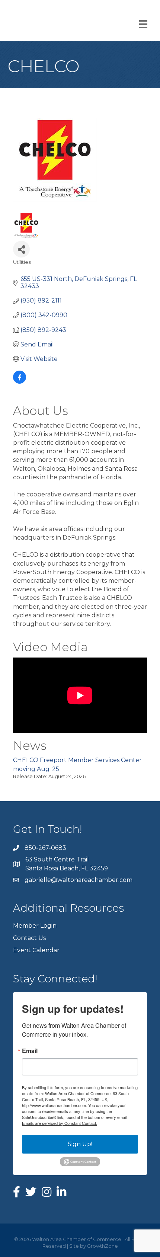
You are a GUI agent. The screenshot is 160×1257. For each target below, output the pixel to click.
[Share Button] (21, 249)
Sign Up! (80, 1144)
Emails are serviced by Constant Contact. (59, 1123)
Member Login (35, 925)
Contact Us (29, 937)
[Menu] (143, 24)
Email (30, 1051)
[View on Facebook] (19, 381)
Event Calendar (36, 950)
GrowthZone (102, 1246)
